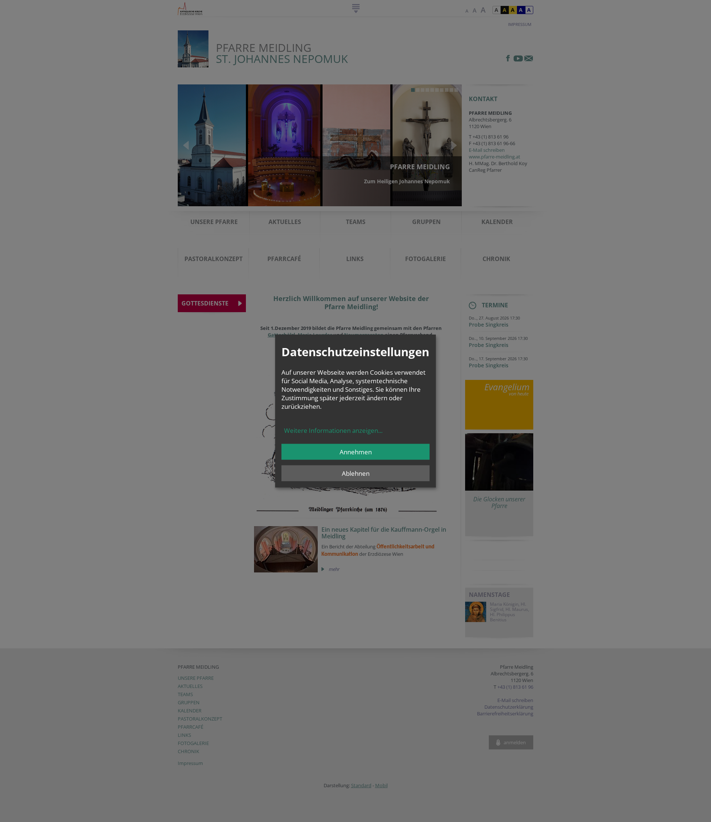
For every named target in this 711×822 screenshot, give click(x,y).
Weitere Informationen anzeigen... (333, 430)
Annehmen (356, 451)
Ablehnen (356, 473)
